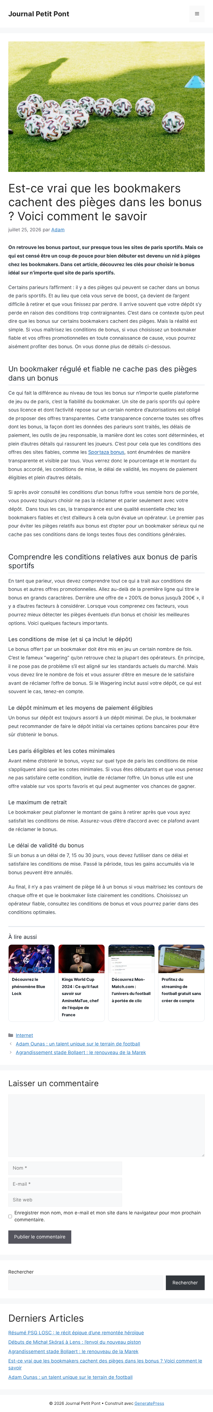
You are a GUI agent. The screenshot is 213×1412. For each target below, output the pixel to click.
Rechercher (21, 1272)
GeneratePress (149, 1403)
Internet (24, 1035)
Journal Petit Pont (38, 14)
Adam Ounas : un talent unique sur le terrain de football (78, 1044)
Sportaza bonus (106, 452)
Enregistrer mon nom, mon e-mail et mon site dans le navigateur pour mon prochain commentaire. (107, 1216)
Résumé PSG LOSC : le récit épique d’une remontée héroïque (76, 1332)
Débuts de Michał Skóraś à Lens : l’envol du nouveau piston (74, 1342)
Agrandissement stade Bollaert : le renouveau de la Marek (81, 1052)
